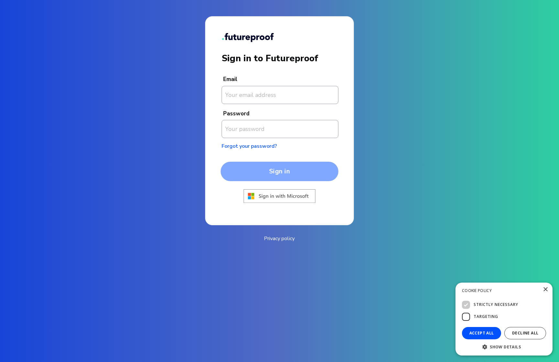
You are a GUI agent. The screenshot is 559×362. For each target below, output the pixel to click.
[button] (504, 346)
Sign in (279, 171)
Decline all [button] (525, 333)
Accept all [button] (481, 333)
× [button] (545, 289)
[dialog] (504, 319)
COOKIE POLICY (477, 290)
